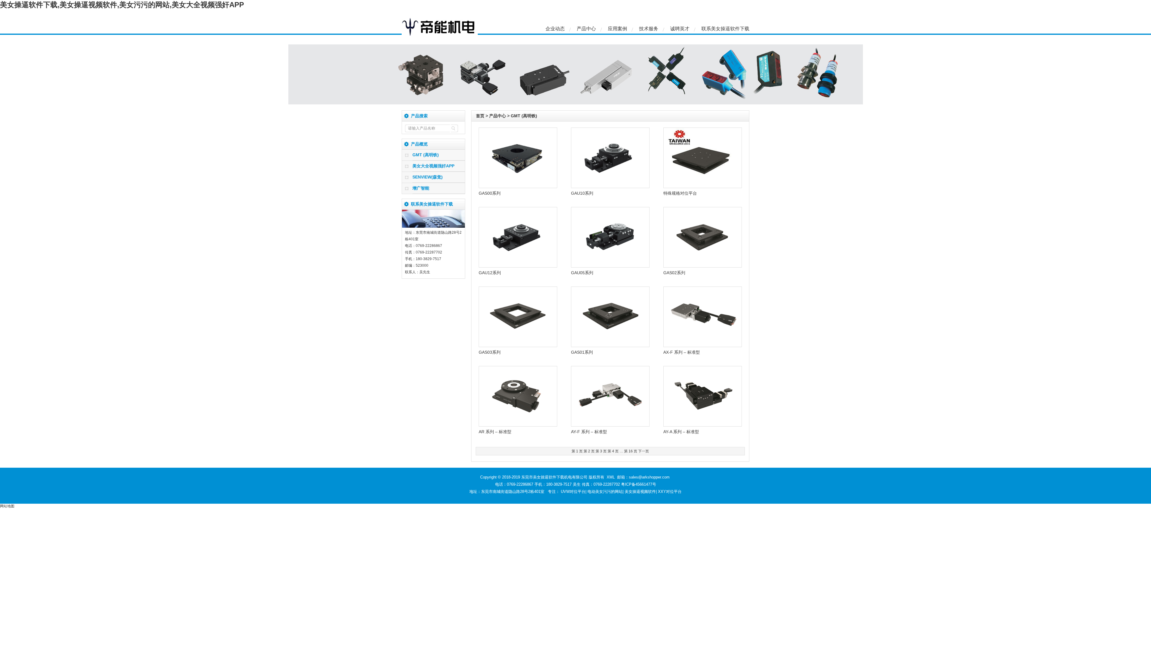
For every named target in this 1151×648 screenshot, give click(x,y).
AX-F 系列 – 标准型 (681, 352)
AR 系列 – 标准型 (495, 431)
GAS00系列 (490, 193)
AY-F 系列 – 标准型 (589, 431)
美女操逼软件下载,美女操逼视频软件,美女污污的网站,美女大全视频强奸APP (122, 5)
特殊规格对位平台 (680, 193)
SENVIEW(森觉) (427, 177)
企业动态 (555, 28)
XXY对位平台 (670, 491)
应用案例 (617, 28)
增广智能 (420, 188)
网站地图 (7, 506)
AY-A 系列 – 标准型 (681, 431)
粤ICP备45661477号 (638, 484)
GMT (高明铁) (425, 154)
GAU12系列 (490, 272)
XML (611, 477)
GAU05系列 (582, 272)
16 (630, 451)
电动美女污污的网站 (605, 491)
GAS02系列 (674, 272)
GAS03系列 (490, 352)
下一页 (643, 451)
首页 (480, 115)
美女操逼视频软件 (640, 491)
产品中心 (586, 28)
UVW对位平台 (573, 491)
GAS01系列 (582, 352)
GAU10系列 (582, 193)
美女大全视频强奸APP (433, 166)
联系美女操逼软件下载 (725, 28)
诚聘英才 (679, 28)
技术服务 (648, 28)
